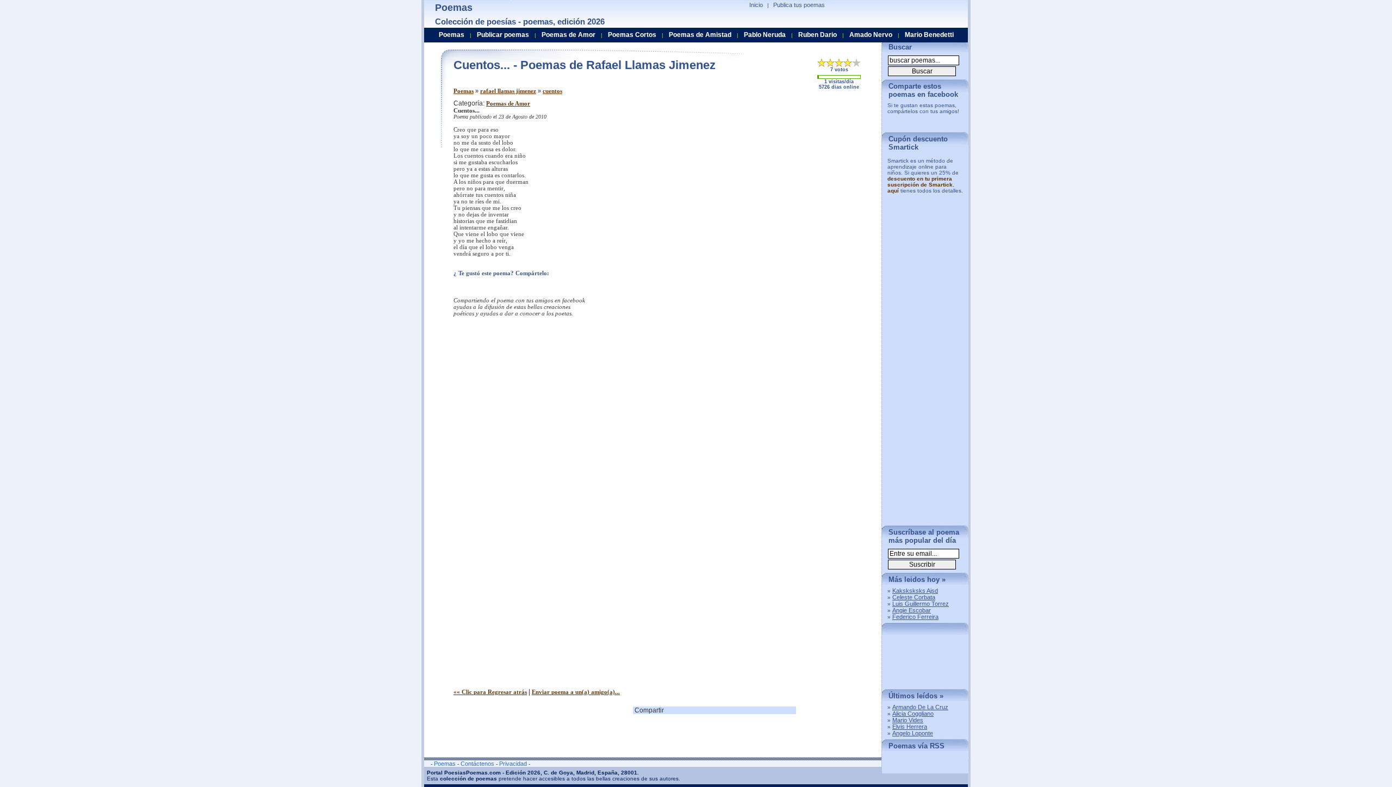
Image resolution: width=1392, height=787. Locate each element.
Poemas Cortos (632, 35)
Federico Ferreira (915, 617)
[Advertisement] (782, 176)
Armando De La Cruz (920, 707)
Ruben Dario (817, 35)
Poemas (463, 91)
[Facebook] (514, 287)
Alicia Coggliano (913, 713)
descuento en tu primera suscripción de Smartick (920, 182)
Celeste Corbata (913, 597)
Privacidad (513, 763)
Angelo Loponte (912, 733)
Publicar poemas (503, 35)
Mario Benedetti (929, 35)
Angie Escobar (911, 610)
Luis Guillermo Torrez (920, 603)
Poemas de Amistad (700, 35)
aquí (893, 191)
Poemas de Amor (508, 103)
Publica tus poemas (799, 5)
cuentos (552, 91)
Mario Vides (907, 720)
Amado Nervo (870, 35)
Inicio (756, 5)
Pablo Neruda (765, 35)
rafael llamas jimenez (508, 91)
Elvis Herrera (909, 726)
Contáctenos (477, 763)
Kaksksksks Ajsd (915, 590)
